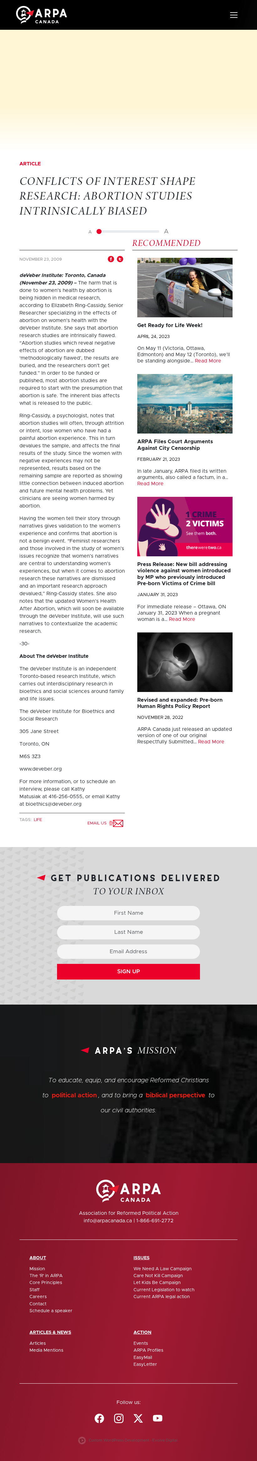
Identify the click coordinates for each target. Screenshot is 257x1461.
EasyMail (143, 1357)
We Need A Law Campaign (163, 1269)
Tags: (26, 820)
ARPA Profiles (148, 1350)
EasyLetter (145, 1364)
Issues (141, 1258)
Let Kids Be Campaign (157, 1283)
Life (38, 820)
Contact (37, 1304)
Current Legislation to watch (164, 1290)
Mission (37, 1269)
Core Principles (45, 1283)
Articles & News (50, 1332)
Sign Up (128, 972)
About (37, 1258)
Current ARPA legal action (162, 1297)
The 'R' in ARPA (46, 1276)
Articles (37, 1343)
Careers (38, 1297)
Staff (34, 1290)
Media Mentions (46, 1350)
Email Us (98, 823)
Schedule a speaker (50, 1311)
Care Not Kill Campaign (158, 1276)
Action (142, 1332)
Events (141, 1343)
